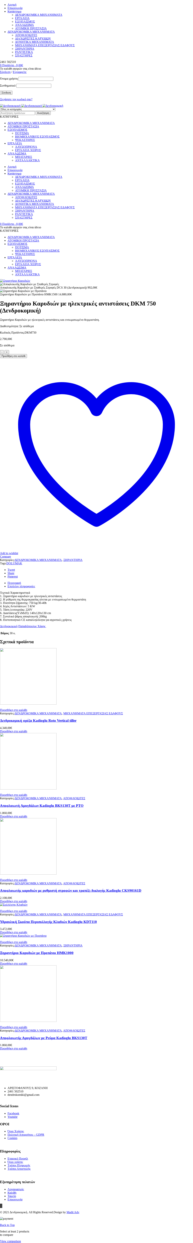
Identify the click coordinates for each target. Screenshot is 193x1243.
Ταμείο (12, 1196)
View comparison (10, 1241)
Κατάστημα (14, 11)
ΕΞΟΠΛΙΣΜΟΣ (25, 21)
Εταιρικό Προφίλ (18, 1158)
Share (11, 573)
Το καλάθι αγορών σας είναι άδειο (20, 68)
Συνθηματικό (8, 85)
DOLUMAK (14, 563)
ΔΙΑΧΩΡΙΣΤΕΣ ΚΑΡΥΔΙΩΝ (33, 38)
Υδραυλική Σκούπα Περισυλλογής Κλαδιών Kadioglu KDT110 (48, 922)
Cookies (12, 1138)
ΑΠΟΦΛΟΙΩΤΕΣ (26, 35)
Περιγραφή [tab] (14, 583)
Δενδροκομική (9, 626)
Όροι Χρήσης (16, 1131)
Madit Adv (73, 1212)
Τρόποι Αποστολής (19, 1168)
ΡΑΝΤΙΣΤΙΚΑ (24, 52)
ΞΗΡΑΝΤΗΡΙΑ (24, 48)
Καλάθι (12, 1192)
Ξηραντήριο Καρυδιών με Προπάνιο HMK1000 (37, 953)
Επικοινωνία (15, 8)
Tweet (11, 569)
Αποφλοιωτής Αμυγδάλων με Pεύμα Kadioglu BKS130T (43, 1038)
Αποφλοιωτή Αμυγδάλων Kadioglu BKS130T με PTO (41, 806)
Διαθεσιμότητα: (9, 326)
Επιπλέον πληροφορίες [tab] (21, 586)
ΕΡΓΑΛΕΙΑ (22, 18)
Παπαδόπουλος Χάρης (32, 626)
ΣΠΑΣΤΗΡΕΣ (23, 55)
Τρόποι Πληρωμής (19, 1165)
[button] (13, 710)
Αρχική (12, 4)
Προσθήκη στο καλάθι (13, 356)
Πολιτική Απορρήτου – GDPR (26, 1134)
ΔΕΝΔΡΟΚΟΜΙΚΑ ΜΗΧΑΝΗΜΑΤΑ (38, 14)
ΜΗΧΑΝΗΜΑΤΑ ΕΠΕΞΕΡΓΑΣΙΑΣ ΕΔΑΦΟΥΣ (45, 45)
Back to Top (7, 1225)
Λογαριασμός (16, 1189)
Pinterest (13, 576)
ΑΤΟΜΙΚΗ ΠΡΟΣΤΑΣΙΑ (31, 28)
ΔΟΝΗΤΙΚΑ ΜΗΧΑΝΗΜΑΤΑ (34, 41)
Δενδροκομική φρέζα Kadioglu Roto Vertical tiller (38, 720)
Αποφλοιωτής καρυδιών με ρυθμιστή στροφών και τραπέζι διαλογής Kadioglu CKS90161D (70, 890)
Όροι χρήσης (15, 1162)
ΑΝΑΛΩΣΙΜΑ (24, 25)
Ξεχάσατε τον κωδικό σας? (16, 99)
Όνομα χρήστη (9, 78)
